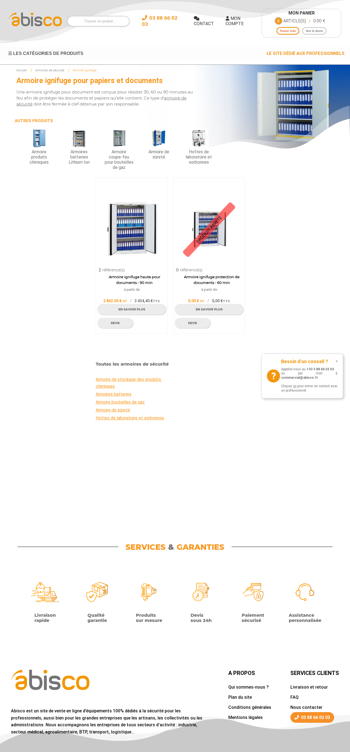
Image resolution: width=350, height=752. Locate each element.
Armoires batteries (114, 394)
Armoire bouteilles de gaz (120, 402)
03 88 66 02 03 (315, 717)
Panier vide (288, 31)
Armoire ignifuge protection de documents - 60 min (212, 280)
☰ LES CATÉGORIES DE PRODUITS (45, 53)
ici (294, 386)
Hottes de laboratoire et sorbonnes (130, 418)
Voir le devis (314, 31)
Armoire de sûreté (113, 410)
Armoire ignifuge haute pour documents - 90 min (134, 280)
